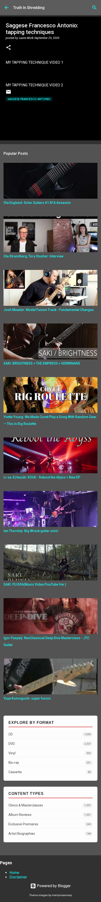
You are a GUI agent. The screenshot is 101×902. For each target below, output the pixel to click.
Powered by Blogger (53, 886)
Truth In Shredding (29, 7)
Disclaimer (18, 877)
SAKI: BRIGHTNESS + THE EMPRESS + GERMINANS (42, 363)
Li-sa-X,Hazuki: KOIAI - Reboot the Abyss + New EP (42, 477)
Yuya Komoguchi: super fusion (27, 698)
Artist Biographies (49, 833)
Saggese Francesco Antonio (29, 99)
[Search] (94, 7)
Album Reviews (49, 815)
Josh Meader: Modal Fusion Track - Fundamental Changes (49, 310)
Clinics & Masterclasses (49, 805)
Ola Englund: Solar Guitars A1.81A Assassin (37, 203)
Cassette (49, 772)
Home (14, 872)
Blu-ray (49, 762)
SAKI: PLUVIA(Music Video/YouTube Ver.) (35, 584)
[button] (8, 48)
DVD (49, 744)
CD (49, 734)
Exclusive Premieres (49, 824)
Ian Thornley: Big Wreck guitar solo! (31, 531)
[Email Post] (8, 93)
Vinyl (49, 753)
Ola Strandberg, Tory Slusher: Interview (33, 256)
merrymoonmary (62, 895)
